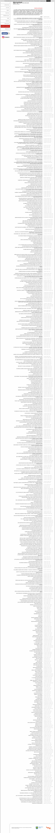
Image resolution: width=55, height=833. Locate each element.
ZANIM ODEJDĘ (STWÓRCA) (38, 501)
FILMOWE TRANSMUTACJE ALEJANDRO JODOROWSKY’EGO (33, 777)
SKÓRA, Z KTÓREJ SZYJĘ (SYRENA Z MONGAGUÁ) (34, 423)
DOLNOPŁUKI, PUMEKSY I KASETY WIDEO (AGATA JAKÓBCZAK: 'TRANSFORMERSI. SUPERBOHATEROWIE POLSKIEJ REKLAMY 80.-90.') (29, 290)
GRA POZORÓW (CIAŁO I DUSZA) (37, 216)
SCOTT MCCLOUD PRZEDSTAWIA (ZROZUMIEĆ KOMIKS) (33, 549)
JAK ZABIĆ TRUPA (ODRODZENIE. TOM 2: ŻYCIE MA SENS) (33, 351)
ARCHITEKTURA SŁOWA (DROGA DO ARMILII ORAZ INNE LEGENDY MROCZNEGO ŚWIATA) (28, 107)
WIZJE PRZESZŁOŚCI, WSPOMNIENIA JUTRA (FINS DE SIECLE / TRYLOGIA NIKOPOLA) (29, 593)
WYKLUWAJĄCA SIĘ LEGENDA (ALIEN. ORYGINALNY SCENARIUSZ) (32, 155)
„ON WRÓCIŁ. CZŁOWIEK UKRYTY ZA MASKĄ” (35, 758)
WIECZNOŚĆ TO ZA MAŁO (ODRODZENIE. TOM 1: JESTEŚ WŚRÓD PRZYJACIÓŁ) (30, 366)
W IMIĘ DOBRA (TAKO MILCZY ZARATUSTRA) (35, 489)
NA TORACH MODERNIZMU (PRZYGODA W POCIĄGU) (34, 507)
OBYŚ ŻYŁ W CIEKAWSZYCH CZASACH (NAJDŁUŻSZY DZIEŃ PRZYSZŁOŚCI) (30, 526)
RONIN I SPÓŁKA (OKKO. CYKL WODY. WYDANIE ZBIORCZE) (33, 476)
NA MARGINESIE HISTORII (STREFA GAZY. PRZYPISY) (34, 429)
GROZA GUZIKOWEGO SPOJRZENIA (36, 740)
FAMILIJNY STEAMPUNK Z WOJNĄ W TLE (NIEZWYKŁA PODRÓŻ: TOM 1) (31, 415)
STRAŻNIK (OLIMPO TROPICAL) (37, 242)
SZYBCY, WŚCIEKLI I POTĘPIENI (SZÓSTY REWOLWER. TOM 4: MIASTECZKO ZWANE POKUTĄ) (28, 274)
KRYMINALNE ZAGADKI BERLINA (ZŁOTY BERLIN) (34, 202)
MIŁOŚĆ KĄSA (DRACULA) (38, 253)
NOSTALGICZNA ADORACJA (38, 693)
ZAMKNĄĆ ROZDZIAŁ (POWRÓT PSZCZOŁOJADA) (34, 55)
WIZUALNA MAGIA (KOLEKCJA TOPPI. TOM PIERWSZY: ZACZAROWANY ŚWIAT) (30, 80)
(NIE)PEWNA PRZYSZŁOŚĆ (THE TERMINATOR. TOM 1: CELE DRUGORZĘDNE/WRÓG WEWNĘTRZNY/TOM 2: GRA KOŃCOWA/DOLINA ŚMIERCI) (29, 88)
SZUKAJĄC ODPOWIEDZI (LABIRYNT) (36, 250)
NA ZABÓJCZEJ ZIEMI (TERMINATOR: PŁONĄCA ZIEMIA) (34, 95)
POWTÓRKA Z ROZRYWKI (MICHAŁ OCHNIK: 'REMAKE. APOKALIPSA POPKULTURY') (29, 34)
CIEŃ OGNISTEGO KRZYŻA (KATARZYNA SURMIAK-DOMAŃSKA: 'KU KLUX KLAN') (30, 522)
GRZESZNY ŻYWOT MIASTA (38, 773)
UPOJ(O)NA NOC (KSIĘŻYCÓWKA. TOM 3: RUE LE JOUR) (33, 115)
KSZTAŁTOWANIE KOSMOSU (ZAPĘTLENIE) (35, 588)
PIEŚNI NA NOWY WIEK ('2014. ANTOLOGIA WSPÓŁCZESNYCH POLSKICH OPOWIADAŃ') (29, 580)
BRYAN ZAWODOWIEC (39, 781)
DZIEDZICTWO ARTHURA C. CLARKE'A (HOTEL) (35, 450)
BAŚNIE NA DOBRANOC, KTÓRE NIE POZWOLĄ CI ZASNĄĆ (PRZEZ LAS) (31, 459)
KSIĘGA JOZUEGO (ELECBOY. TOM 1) (36, 54)
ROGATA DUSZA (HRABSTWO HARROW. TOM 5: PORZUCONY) (33, 263)
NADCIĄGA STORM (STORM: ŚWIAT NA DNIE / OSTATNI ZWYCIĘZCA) (32, 497)
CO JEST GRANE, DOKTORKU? (37, 709)
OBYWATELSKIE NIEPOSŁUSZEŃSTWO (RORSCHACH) (34, 51)
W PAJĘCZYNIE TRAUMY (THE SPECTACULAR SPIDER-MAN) (33, 102)
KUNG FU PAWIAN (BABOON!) (37, 243)
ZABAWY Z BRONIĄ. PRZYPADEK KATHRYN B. (35, 735)
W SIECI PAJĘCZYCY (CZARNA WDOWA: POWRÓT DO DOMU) (33, 393)
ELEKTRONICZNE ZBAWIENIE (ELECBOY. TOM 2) (35, 32)
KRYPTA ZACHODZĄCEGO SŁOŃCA (37, 732)
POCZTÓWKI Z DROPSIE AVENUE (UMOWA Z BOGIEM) (34, 586)
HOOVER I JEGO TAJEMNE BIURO (37, 690)
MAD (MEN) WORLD (39, 612)
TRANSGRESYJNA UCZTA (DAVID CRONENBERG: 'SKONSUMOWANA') (31, 545)
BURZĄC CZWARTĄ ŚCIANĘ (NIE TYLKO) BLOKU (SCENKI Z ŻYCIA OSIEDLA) (30, 408)
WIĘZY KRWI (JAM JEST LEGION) (37, 430)
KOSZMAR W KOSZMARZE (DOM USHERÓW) (35, 26)
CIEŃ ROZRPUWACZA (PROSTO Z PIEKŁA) (35, 565)
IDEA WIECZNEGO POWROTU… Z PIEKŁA (36, 763)
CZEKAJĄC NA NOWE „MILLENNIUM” (36, 712)
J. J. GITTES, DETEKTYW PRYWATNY (36, 794)
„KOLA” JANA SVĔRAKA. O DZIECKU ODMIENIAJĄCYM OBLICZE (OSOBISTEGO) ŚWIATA (29, 795)
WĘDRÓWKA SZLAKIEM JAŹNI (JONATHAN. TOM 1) (34, 114)
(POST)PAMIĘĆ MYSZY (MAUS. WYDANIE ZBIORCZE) (34, 441)
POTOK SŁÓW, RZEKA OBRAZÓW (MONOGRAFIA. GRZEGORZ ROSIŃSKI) (31, 506)
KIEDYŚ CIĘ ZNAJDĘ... (39, 662)
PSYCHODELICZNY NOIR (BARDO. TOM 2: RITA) (35, 209)
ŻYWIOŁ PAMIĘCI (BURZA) (38, 414)
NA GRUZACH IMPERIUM (38, 625)
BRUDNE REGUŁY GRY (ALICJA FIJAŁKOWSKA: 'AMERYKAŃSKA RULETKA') (30, 399)
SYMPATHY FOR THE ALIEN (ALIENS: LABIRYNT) (35, 181)
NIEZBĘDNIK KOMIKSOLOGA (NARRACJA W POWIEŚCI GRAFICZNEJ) (31, 472)
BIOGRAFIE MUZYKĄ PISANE (38, 757)
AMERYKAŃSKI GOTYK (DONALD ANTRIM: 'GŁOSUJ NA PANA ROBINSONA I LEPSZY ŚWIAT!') (28, 254)
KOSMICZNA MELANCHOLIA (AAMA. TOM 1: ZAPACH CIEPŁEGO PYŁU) (31, 317)
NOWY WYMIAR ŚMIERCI (38, 726)
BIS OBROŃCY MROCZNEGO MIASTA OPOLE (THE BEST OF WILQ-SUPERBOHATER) (29, 575)
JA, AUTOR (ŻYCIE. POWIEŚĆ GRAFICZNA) (35, 587)
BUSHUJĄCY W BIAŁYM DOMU (37, 767)
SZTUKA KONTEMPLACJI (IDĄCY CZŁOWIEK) (35, 379)
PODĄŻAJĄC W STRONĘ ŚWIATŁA (37, 803)
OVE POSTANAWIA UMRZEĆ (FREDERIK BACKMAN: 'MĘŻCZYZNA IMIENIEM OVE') (30, 602)
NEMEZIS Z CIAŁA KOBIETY (38, 694)
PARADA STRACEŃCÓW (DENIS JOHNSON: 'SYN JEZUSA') (33, 182)
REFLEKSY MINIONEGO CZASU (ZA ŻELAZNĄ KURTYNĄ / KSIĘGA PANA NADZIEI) (30, 553)
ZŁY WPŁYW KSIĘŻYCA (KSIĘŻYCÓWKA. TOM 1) (35, 293)
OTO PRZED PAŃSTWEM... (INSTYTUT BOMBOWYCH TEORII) (33, 156)
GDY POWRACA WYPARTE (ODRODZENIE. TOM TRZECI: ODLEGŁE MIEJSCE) (30, 313)
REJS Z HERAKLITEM (39, 653)
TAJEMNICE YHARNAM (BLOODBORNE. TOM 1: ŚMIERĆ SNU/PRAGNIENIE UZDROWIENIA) (28, 192)
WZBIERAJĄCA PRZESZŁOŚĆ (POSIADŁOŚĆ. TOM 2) (34, 84)
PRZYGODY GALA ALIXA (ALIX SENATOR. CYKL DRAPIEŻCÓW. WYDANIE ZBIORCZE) (29, 321)
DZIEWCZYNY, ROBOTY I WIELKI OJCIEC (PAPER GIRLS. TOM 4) (32, 310)
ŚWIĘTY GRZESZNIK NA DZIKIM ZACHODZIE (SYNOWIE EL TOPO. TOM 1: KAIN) (30, 363)
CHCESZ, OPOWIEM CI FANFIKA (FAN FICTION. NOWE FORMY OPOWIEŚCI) (31, 540)
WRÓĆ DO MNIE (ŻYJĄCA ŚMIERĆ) (37, 211)
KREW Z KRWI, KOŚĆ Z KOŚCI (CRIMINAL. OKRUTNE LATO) (33, 108)
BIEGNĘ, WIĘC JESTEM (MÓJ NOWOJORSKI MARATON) (34, 229)
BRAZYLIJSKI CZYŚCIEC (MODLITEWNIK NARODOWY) (34, 344)
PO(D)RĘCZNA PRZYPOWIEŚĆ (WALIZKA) (36, 130)
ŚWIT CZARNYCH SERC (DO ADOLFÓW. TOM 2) (35, 407)
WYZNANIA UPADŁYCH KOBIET (37, 681)
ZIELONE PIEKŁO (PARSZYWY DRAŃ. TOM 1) (35, 64)
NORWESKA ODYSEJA (39, 745)
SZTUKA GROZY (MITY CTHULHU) (37, 213)
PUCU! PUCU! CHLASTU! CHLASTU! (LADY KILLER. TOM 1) (33, 285)
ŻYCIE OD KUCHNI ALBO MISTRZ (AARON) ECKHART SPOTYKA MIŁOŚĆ (31, 800)
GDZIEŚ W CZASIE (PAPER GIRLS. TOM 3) (36, 322)
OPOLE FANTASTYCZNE (38, 629)
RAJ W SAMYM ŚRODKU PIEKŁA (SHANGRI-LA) (35, 185)
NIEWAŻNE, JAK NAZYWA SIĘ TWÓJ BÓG (36, 604)
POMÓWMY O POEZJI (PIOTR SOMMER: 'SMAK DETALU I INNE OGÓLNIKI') (31, 535)
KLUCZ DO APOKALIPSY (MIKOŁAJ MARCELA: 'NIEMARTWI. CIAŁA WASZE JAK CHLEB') (29, 492)
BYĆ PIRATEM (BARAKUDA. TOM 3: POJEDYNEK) (34, 332)
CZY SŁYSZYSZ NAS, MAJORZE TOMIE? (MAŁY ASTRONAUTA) (32, 76)
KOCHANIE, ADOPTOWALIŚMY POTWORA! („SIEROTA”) (34, 750)
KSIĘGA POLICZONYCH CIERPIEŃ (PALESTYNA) (35, 566)
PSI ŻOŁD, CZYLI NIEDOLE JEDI (37, 736)
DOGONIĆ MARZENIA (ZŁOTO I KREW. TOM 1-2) (35, 303)
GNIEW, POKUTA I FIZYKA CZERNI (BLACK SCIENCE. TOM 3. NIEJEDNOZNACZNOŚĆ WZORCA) (28, 487)
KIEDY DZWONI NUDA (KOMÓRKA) (37, 461)
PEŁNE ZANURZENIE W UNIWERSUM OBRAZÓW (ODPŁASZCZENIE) (32, 325)
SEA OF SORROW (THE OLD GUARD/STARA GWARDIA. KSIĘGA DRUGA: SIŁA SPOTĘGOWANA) (28, 50)
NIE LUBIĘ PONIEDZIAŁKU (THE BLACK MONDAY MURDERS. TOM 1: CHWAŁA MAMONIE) (28, 359)
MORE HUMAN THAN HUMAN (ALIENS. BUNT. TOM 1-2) (34, 258)
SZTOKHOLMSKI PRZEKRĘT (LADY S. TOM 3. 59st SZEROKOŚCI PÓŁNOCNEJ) (30, 496)
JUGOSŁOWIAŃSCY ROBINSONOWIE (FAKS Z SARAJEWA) (33, 413)
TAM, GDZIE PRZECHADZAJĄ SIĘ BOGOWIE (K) (35, 262)
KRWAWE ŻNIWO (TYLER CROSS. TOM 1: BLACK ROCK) (33, 339)
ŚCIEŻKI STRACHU (39, 607)
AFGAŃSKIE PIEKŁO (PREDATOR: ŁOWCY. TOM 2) (34, 219)
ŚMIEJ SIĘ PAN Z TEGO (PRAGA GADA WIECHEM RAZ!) (34, 304)
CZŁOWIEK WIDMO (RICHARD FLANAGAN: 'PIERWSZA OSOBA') (32, 249)
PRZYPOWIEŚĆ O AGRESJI (38, 702)
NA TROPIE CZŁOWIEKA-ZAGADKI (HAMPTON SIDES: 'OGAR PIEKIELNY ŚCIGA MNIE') (29, 368)
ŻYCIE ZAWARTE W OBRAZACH (37, 675)
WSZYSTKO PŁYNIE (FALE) (38, 230)
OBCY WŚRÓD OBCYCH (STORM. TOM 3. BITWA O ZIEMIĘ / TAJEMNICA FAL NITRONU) (29, 456)
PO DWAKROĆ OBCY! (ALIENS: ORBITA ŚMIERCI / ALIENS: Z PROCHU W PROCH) (30, 223)
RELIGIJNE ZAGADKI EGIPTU (38, 640)
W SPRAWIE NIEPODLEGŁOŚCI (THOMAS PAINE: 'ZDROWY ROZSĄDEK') (31, 440)
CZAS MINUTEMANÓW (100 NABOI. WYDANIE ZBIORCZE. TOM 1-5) (32, 246)
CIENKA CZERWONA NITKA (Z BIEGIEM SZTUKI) (35, 448)
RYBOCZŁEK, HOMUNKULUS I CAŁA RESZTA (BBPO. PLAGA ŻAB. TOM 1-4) (31, 264)
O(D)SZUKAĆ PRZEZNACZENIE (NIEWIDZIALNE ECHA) (34, 388)
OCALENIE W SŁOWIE (39, 620)
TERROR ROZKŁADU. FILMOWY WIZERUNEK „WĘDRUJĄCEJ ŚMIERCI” (31, 790)
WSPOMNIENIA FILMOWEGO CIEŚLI (37, 707)
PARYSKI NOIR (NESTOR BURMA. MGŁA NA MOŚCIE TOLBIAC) (32, 398)
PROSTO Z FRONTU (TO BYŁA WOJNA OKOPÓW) (35, 576)
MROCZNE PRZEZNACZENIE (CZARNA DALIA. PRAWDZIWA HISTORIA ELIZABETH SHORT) (28, 43)
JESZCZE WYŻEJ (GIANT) (38, 77)
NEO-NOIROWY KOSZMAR (38, 644)
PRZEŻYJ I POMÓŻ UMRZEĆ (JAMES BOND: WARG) (34, 378)
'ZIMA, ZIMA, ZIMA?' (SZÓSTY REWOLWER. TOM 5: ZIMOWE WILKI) (32, 220)
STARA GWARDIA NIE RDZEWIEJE (37, 636)
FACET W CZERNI (39, 608)
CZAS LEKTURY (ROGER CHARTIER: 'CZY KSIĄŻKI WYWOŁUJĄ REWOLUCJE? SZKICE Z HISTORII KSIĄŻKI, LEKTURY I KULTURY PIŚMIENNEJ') (29, 189)
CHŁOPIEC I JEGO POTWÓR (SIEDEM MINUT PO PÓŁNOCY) (33, 404)
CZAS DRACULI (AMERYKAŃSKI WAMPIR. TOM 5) (34, 512)
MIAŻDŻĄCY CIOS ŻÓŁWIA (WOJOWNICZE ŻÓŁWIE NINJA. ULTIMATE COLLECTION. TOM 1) (28, 356)
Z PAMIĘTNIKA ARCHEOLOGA (37, 791)
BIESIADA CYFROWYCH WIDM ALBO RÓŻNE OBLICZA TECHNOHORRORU (31, 799)
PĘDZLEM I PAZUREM (39, 631)
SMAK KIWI (40, 753)
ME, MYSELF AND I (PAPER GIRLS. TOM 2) (36, 350)
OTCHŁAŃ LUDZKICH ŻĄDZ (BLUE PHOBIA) (35, 90)
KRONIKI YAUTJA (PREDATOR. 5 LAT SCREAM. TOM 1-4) (33, 145)
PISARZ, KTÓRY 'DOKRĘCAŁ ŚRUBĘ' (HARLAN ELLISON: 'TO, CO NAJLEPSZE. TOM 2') (29, 287)
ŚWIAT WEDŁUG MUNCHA (38, 603)
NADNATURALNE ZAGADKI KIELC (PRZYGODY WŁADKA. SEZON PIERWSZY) (30, 138)
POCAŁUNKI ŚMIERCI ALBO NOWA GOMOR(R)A (35, 776)
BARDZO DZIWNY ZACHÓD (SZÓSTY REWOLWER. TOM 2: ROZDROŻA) (31, 402)
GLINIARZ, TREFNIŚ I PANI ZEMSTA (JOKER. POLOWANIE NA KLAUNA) (31, 39)
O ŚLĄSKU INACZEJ (39, 684)
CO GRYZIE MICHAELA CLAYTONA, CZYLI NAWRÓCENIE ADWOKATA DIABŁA (30, 798)
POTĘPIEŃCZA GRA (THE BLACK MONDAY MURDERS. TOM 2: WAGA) (31, 327)
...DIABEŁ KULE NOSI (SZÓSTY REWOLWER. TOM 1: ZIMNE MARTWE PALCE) (30, 544)
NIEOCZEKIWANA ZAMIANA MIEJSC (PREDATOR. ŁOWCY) (33, 259)
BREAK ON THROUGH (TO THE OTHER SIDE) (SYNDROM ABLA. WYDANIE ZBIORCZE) (29, 338)
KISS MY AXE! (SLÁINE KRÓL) (37, 493)
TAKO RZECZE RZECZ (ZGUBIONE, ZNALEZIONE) (34, 597)
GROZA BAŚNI (40, 616)
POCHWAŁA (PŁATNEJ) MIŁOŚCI (37, 630)
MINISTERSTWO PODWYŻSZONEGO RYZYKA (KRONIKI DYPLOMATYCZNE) (31, 525)
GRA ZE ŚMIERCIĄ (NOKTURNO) (37, 403)
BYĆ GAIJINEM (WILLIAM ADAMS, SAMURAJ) (35, 372)
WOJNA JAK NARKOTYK (38, 739)
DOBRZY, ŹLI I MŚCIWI (39, 686)
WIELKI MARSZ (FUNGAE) (38, 47)
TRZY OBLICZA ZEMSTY (38, 771)
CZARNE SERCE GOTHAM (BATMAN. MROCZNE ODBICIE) (33, 531)
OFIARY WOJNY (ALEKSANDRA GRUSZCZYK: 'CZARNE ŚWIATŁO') (32, 343)
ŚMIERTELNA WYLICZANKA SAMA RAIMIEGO (35, 748)
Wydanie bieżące (16, 3)
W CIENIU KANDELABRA (38, 626)
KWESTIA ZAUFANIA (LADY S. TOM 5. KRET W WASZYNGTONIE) (32, 424)
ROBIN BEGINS (40, 730)
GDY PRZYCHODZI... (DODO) (38, 367)
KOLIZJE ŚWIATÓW (39, 434)
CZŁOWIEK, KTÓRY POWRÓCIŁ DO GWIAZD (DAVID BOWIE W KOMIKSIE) (31, 69)
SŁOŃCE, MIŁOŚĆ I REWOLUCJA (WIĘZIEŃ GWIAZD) (34, 124)
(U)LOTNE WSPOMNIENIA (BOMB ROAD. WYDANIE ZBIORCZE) (32, 286)
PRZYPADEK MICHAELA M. (38, 700)
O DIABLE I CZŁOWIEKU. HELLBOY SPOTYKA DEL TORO (33, 785)
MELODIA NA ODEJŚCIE (38, 741)
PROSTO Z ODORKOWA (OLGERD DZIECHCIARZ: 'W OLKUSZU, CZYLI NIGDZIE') (30, 257)
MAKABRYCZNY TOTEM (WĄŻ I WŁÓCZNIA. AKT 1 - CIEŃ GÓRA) (32, 40)
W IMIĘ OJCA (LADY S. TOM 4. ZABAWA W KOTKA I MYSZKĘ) (33, 467)
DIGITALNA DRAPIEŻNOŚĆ (38, 689)
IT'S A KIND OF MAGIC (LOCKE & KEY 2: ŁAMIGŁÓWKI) (34, 548)
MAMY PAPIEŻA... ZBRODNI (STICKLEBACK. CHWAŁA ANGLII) (33, 520)
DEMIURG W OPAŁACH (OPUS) (37, 373)
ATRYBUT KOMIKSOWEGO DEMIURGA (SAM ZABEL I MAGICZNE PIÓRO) (31, 543)
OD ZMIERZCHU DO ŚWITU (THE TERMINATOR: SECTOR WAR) (32, 203)
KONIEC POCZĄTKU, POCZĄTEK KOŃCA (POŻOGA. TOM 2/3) (33, 333)
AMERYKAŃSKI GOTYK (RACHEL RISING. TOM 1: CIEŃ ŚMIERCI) (32, 419)
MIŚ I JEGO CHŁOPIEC (39, 672)
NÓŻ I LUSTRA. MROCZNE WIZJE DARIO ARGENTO (34, 786)
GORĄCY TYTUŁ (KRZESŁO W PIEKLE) (36, 502)
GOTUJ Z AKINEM (39, 717)
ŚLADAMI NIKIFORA (39, 666)
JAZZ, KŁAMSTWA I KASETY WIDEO (37, 780)
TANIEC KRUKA (40, 634)
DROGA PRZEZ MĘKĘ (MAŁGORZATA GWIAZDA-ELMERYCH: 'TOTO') (32, 552)
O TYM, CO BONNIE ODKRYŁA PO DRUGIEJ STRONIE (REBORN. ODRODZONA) (30, 244)
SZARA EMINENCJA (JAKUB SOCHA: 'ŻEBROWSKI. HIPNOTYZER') (32, 353)
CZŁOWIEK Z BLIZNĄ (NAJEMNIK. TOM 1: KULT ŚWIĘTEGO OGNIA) (32, 342)
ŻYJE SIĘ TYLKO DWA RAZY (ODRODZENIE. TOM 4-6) (34, 208)
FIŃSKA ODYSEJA (39, 703)
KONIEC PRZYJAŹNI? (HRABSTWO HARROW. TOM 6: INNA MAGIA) (32, 222)
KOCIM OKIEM (40, 622)
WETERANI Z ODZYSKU (38, 725)
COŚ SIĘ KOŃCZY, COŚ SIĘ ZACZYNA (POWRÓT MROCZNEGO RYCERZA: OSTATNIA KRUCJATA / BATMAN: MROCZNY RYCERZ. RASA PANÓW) (29, 276)
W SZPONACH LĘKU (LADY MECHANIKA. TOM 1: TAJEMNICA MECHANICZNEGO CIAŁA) (29, 94)
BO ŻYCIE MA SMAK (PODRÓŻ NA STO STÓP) (35, 561)
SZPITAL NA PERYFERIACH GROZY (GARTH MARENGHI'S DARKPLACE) (31, 239)
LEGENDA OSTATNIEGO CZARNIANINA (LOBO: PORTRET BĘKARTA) (32, 529)
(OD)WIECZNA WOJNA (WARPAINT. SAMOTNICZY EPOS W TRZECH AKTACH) (30, 320)
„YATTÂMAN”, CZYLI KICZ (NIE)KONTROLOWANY (35, 744)
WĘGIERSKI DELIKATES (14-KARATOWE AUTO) (35, 475)
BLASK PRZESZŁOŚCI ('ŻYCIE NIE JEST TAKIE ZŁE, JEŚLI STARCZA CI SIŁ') (31, 599)
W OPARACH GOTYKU (39, 721)
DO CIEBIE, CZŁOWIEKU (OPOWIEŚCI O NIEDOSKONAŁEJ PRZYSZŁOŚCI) (31, 281)
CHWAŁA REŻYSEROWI (38, 676)
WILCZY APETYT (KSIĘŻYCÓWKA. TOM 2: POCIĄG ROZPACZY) (33, 207)
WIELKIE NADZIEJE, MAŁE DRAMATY (36, 621)
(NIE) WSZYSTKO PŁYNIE (38, 611)
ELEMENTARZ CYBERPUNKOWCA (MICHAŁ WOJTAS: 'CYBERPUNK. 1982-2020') (30, 180)
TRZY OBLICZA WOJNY (38, 648)
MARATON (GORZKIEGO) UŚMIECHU (36, 617)
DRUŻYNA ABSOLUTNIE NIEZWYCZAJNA (36, 727)
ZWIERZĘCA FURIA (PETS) (38, 331)
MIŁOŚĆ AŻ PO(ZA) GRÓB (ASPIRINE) (36, 505)
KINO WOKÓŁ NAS (39, 661)
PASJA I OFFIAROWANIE (38, 759)
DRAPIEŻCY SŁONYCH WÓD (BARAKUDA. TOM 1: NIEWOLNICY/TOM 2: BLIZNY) (30, 387)
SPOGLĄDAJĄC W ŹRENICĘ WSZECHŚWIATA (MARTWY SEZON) (32, 556)
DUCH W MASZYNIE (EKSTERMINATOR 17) (35, 449)
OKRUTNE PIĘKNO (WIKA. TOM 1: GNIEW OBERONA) (34, 186)
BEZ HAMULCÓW (39, 718)
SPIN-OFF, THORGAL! (39, 658)
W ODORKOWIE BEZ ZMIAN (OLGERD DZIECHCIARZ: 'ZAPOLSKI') (32, 165)
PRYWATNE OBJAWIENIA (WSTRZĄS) (36, 418)
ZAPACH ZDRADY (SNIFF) (38, 93)
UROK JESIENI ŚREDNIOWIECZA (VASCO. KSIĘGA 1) (34, 435)
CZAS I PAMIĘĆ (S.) (39, 326)
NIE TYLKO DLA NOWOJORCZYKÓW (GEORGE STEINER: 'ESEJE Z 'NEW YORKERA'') (29, 255)
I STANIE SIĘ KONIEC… (38, 668)
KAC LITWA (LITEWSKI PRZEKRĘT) (37, 521)
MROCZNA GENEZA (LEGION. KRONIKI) (36, 371)
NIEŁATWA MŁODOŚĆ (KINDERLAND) (36, 307)
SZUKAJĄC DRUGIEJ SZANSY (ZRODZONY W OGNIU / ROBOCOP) (32, 598)
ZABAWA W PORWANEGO (38, 716)
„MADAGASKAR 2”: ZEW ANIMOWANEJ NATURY (35, 772)
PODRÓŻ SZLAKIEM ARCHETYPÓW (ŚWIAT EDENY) (34, 292)
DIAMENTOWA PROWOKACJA (37, 685)
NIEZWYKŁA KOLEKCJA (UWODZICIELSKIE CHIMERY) (34, 316)
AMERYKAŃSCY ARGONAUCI (37, 663)
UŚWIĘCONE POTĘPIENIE (38, 713)
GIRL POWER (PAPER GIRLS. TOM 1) (36, 383)
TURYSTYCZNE (38, 708)
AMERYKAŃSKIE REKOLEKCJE (37, 667)
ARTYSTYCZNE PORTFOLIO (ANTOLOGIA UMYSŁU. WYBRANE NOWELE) (31, 298)
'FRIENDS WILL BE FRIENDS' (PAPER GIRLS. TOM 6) (34, 193)
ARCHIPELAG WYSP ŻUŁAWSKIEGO (36, 782)
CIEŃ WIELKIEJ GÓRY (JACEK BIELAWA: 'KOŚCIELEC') (34, 282)
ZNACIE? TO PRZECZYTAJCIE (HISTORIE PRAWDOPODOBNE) (32, 123)
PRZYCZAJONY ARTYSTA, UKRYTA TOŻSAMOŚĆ (35, 722)
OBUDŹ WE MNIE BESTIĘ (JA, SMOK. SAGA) (35, 237)
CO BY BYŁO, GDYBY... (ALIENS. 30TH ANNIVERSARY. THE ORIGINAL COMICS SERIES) (29, 362)
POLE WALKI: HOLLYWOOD (38, 766)
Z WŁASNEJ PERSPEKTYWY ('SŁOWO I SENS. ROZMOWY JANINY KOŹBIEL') (30, 422)
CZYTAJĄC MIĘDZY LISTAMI (38, 643)
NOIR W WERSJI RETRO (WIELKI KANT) (36, 296)
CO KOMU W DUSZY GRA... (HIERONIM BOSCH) (35, 481)
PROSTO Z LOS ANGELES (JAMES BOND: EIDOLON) (34, 297)
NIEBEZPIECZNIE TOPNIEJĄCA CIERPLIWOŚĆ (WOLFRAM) (33, 484)
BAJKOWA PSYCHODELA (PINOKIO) (37, 99)
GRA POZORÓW (40, 695)
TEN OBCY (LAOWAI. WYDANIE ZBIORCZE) (35, 118)
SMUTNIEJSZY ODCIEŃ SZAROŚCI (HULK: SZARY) (34, 498)
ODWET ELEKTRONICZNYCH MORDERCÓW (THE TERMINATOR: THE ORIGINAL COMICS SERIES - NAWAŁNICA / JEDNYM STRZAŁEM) (28, 329)
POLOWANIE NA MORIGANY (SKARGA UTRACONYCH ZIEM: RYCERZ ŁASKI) (30, 562)
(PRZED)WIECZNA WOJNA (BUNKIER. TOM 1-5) (35, 392)
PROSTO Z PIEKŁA (39, 645)
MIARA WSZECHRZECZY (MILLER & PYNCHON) (35, 581)
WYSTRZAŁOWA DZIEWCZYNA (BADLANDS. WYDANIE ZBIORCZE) (32, 191)
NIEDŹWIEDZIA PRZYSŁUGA (38, 613)
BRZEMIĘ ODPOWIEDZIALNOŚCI (37, 649)
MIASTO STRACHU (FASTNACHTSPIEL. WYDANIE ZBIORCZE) (33, 141)
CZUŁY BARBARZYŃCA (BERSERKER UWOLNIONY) (34, 167)
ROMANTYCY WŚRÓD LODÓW (37, 768)
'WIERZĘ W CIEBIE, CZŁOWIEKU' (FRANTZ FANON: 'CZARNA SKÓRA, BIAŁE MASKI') (29, 166)
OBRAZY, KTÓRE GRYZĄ (38, 671)
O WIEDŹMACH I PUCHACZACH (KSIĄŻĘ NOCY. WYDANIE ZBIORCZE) (31, 349)
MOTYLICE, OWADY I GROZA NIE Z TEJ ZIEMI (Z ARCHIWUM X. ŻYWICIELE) (31, 538)
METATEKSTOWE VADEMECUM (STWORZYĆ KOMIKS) (34, 83)
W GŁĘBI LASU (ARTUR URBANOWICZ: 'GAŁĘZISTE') (34, 204)
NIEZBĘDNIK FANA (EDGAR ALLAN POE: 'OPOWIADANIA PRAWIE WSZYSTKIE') (30, 122)
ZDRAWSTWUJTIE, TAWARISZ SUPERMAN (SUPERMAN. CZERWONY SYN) (31, 539)
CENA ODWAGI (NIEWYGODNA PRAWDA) (36, 460)
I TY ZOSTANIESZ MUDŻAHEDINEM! (37, 677)
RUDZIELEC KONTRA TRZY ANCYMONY (36, 734)
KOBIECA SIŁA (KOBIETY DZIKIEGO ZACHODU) (35, 70)
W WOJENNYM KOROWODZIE (37, 754)
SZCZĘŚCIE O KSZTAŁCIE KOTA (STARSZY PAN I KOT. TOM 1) (33, 104)
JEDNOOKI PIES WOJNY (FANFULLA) (36, 382)
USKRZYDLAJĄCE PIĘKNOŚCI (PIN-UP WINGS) (35, 238)
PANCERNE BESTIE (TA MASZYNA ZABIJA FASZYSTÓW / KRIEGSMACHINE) (31, 174)
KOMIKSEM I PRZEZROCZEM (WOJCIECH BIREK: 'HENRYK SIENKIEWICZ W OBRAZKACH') (28, 273)
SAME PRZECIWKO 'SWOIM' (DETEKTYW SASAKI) (34, 113)
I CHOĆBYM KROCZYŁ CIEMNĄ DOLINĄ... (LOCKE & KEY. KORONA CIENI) (31, 534)
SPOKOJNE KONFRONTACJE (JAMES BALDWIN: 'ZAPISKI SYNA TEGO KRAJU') (30, 198)
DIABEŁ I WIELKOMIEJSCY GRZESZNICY (36, 680)
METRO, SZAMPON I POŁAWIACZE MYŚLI (36, 731)
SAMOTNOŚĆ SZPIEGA (38, 699)
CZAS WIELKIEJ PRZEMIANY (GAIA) (37, 530)
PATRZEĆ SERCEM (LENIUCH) (37, 577)
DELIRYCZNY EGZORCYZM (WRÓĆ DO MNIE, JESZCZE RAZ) (33, 517)
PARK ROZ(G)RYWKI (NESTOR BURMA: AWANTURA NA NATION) (32, 63)
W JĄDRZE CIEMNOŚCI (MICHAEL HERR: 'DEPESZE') (34, 433)
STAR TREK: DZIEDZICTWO (38, 652)
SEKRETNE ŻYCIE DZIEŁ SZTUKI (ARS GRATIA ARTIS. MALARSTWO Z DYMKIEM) (30, 119)
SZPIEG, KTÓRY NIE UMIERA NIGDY (37, 670)
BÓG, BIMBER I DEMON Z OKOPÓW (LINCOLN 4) (35, 594)
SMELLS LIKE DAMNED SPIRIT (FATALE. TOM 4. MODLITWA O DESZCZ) (31, 488)
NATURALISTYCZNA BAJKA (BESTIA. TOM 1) (35, 58)
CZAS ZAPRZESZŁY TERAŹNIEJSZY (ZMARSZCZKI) (34, 33)
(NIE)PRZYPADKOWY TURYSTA (37, 635)
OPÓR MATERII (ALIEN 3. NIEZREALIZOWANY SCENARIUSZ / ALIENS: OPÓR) (30, 199)
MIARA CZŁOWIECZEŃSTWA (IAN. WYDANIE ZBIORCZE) (33, 224)
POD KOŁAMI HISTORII (39, 639)
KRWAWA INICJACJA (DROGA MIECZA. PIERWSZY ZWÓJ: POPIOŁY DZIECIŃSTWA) (29, 146)
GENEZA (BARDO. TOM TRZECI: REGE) (36, 73)
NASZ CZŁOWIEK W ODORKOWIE (37, 657)
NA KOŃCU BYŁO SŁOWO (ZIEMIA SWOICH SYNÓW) (34, 384)
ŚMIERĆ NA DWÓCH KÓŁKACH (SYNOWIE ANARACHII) (34, 582)
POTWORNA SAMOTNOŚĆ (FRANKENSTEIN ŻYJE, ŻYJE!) (33, 212)
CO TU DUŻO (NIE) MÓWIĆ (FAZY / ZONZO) (36, 455)
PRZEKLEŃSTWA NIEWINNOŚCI (37, 704)
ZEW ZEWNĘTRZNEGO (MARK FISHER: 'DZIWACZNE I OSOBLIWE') (32, 27)
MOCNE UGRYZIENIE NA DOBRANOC (36, 762)
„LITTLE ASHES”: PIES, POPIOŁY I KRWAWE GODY (34, 749)
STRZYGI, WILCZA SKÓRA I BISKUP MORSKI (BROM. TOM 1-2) (33, 103)
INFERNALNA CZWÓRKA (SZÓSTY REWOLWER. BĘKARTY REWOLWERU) (31, 177)
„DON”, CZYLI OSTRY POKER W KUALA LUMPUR (35, 789)
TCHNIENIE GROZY (39, 698)
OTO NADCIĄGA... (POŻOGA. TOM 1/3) (36, 391)
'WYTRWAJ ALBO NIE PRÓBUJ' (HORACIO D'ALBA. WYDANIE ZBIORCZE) (31, 98)
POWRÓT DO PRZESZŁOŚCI (38, 654)
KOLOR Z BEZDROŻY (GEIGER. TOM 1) (36, 44)
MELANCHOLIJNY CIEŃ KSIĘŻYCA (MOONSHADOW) (34, 129)
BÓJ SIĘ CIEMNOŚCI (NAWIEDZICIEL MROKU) (35, 375)
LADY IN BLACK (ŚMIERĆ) (38, 466)
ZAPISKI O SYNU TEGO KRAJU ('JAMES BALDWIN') (34, 89)
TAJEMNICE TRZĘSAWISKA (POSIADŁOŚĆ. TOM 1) (34, 157)
